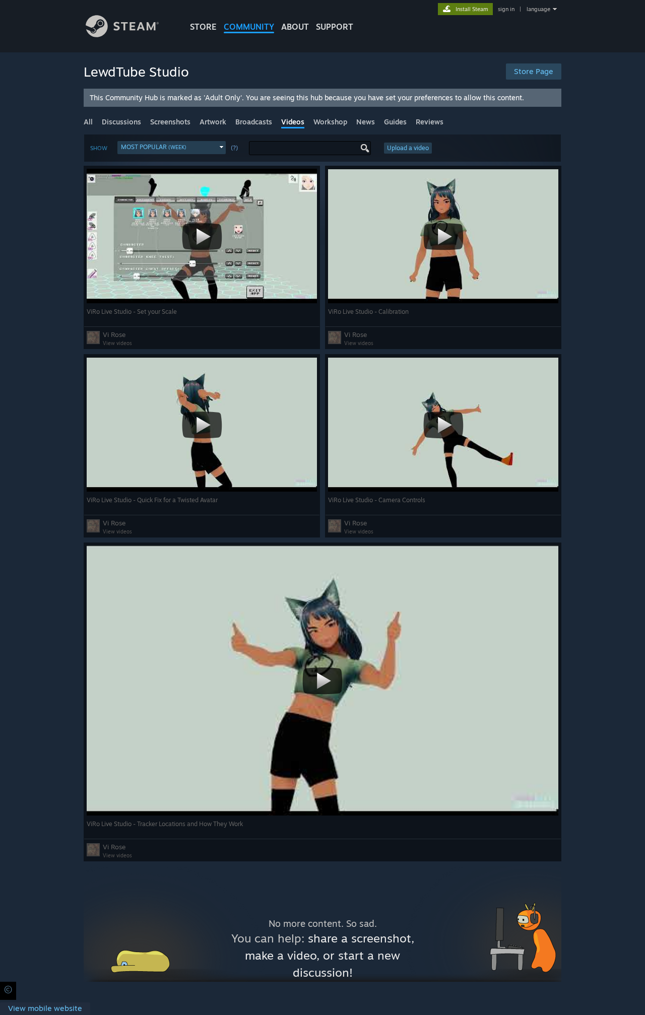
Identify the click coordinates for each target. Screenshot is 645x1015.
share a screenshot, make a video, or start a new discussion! (329, 955)
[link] (45, 1008)
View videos (117, 343)
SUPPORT (334, 27)
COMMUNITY (249, 27)
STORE (203, 27)
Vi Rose (114, 334)
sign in (506, 9)
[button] (171, 147)
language (538, 9)
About (295, 27)
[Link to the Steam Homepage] (122, 34)
